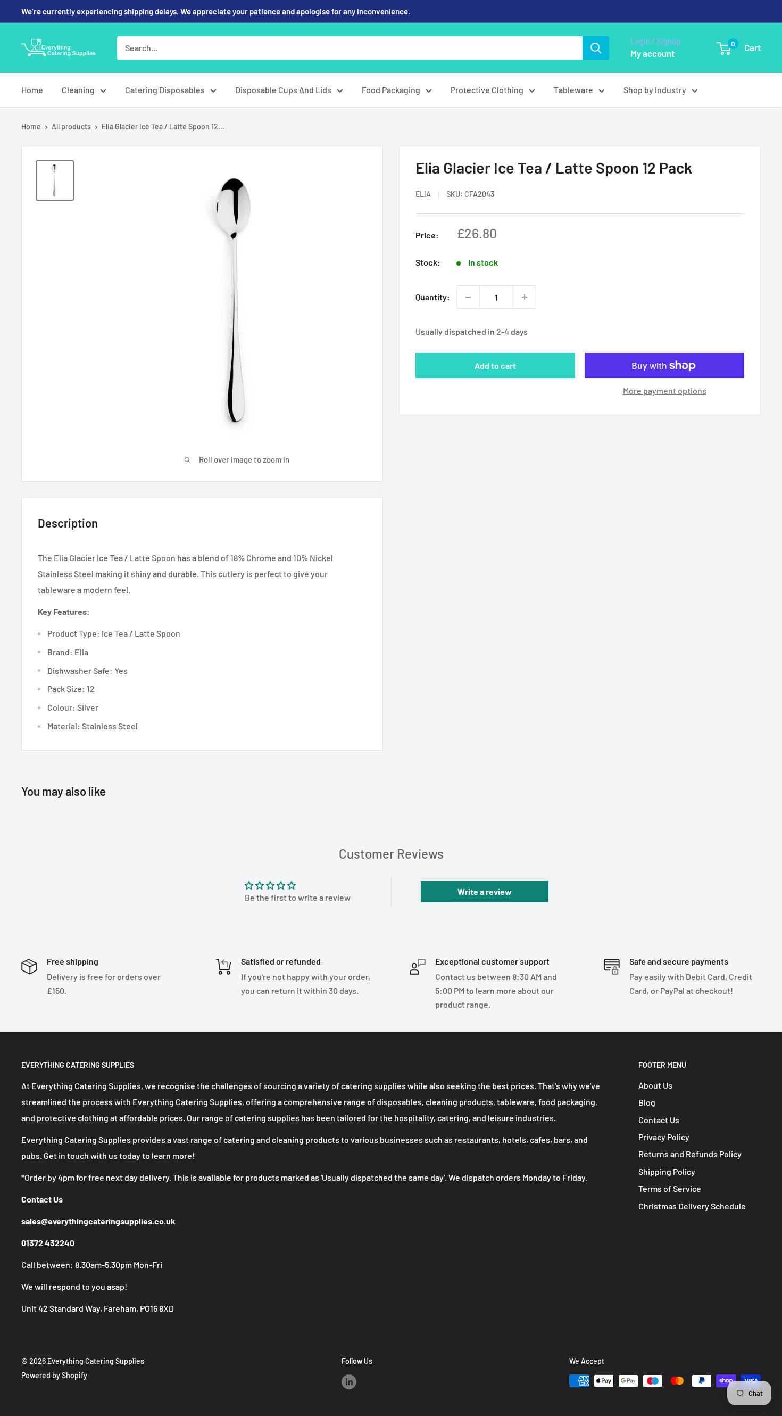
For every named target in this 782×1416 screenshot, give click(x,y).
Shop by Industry (654, 90)
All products (71, 126)
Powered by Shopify (54, 1375)
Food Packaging (391, 90)
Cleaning (78, 90)
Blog (646, 1102)
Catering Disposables (165, 90)
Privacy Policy (663, 1137)
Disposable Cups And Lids (283, 90)
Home (32, 90)
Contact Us (658, 1120)
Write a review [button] (484, 891)
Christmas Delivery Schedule (692, 1206)
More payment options (664, 390)
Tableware (573, 90)
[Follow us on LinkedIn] (349, 1381)
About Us (655, 1085)
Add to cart (495, 365)
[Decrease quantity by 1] (468, 297)
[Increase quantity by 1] (524, 297)
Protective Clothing (487, 90)
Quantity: (432, 297)
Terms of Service (669, 1188)
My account (652, 53)
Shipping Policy (666, 1171)
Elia (423, 194)
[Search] (596, 48)
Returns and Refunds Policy (690, 1154)
